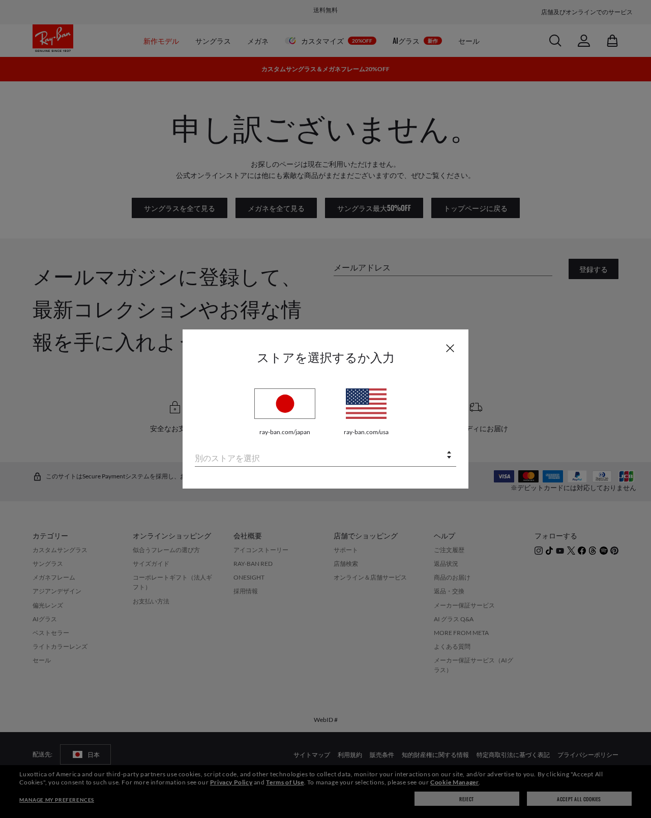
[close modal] (450, 348)
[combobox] (325, 456)
